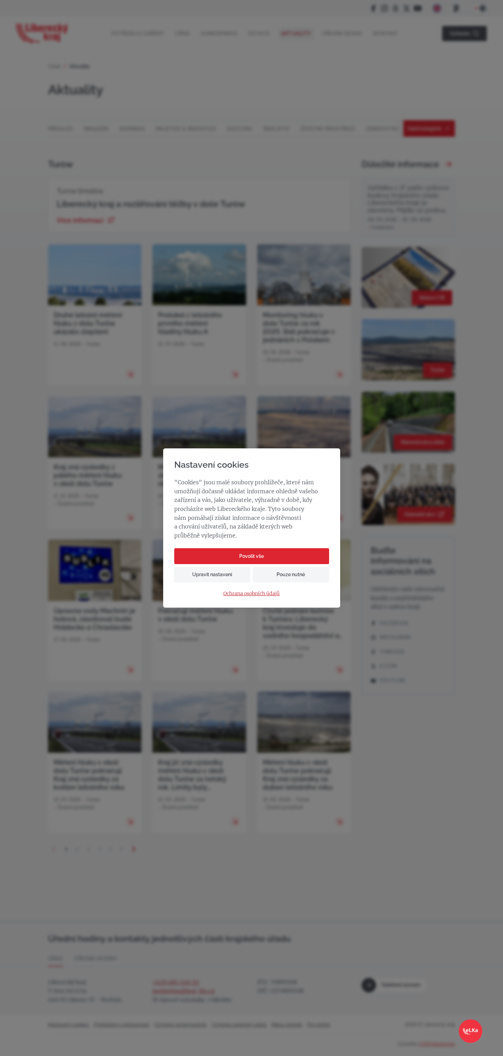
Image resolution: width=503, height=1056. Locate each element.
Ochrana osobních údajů (251, 594)
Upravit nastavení (212, 574)
